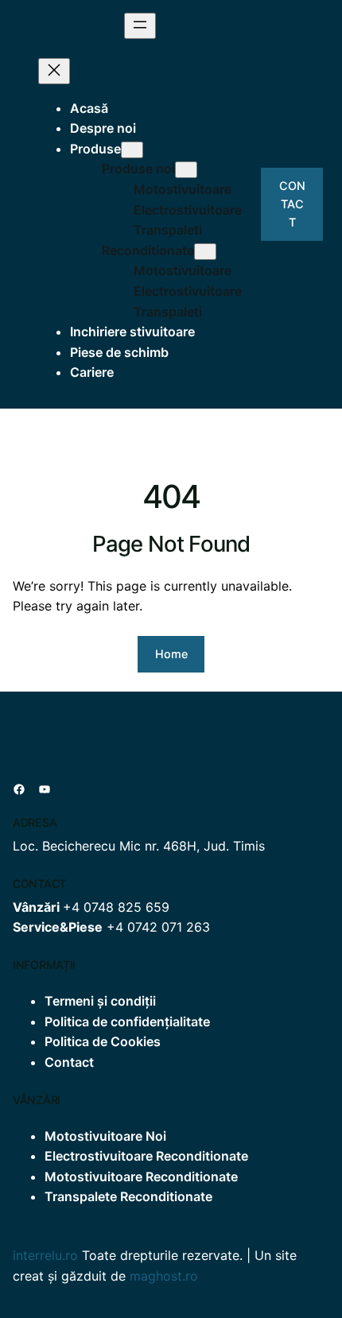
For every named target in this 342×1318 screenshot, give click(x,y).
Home (171, 654)
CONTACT (292, 204)
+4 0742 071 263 (158, 927)
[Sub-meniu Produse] (132, 149)
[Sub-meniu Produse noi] (186, 169)
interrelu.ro (45, 1255)
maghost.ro (164, 1276)
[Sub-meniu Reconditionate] (205, 251)
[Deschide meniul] (140, 26)
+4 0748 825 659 (116, 907)
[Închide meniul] (54, 71)
